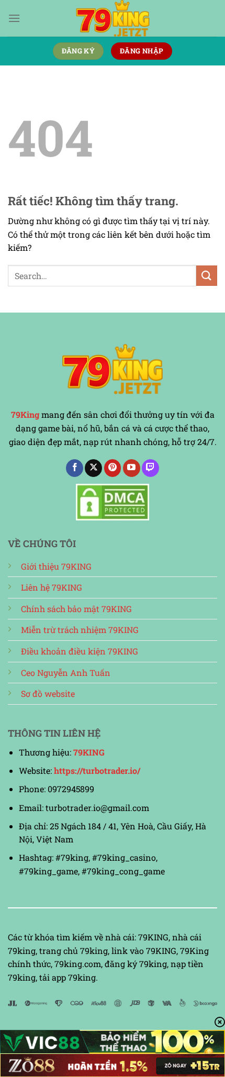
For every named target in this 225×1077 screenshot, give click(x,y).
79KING (89, 752)
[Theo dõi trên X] (93, 468)
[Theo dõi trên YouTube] (131, 468)
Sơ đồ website (48, 693)
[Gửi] (206, 275)
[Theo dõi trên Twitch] (150, 468)
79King (25, 414)
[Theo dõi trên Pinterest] (112, 468)
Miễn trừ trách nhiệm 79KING (80, 629)
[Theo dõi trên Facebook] (74, 468)
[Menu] (14, 18)
